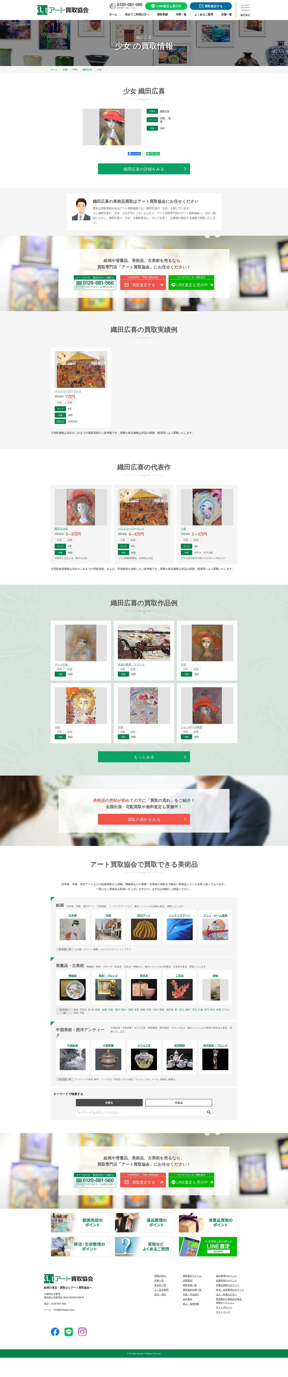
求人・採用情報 (191, 1303)
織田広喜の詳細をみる (144, 169)
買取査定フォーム (192, 1275)
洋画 (162, 118)
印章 (82, 1012)
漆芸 (76, 1012)
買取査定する (144, 284)
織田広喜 (164, 111)
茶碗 (142, 1009)
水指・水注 (152, 1009)
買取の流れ (160, 1275)
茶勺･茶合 (209, 1009)
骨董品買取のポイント (227, 1285)
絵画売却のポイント (226, 1280)
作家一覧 (159, 1280)
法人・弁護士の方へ (226, 1294)
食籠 (218, 1009)
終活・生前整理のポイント (230, 1289)
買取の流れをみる (144, 819)
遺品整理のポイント (226, 1275)
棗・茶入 (179, 1009)
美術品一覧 (160, 1285)
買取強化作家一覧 (192, 1289)
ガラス (225, 1009)
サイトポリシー (224, 1307)
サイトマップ (223, 1311)
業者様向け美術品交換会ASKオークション (229, 1300)
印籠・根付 (114, 1009)
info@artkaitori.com (63, 1309)
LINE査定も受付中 (192, 284)
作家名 (109, 1102)
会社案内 (187, 1299)
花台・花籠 (127, 1009)
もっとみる (144, 757)
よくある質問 (161, 1289)
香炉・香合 (191, 1009)
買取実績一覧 (190, 1285)
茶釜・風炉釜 (166, 1009)
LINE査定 (188, 1280)
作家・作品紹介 (191, 1294)
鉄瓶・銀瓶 (101, 1009)
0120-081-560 (58, 1303)
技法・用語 (160, 1294)
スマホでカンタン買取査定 (191, 277)
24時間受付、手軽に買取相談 (143, 277)
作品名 (179, 1102)
